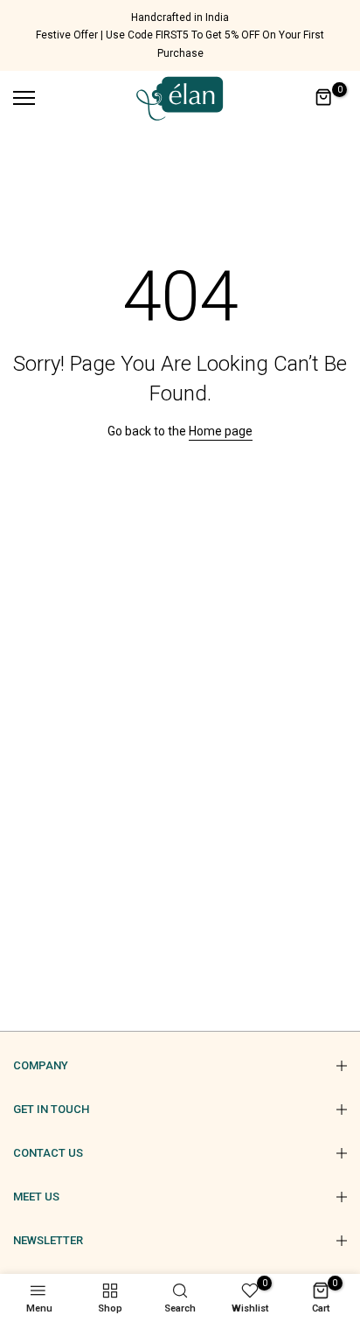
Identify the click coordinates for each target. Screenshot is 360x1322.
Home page (221, 431)
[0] (324, 98)
